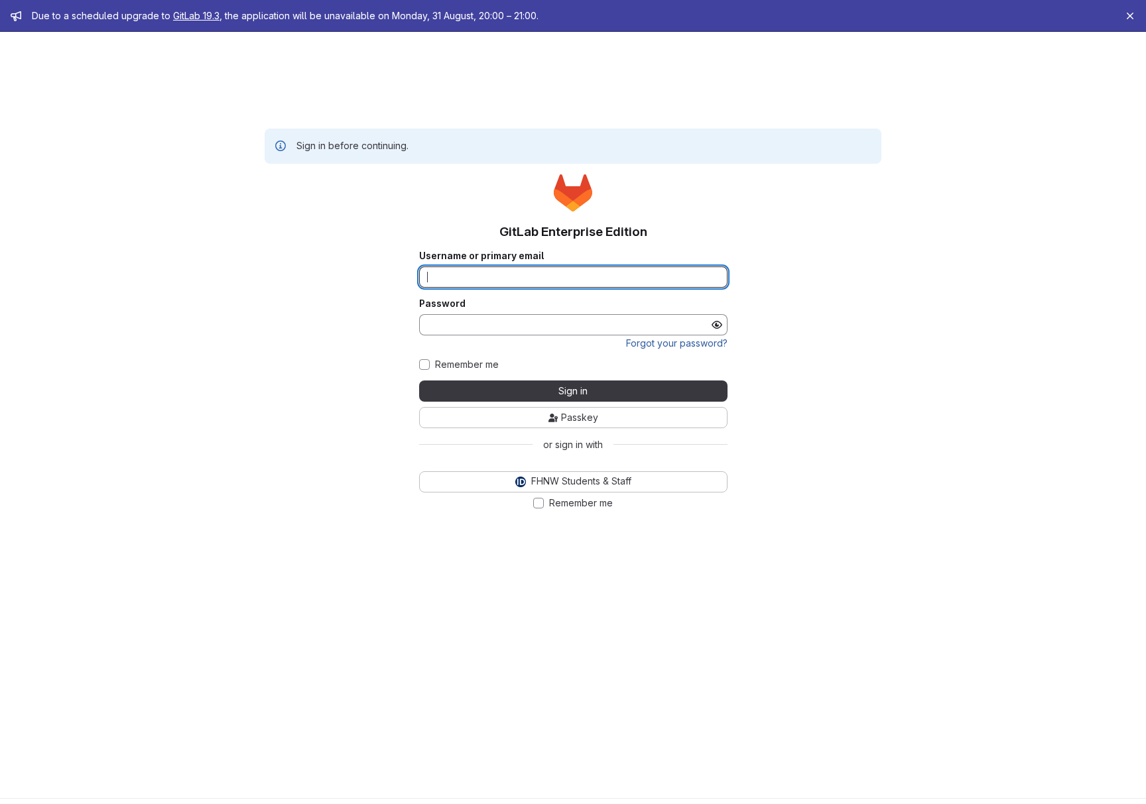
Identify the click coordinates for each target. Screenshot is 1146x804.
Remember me (467, 364)
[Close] (1130, 16)
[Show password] (717, 324)
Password (442, 303)
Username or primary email (481, 256)
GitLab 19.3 (196, 15)
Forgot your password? (677, 343)
